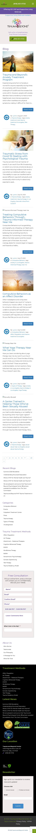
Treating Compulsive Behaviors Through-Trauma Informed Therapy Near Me (18, 218)
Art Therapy (6, 538)
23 (31, 458)
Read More (28, 109)
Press (5, 515)
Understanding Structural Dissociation (14, 475)
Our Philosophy (8, 652)
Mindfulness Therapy (9, 550)
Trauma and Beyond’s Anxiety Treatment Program (15, 77)
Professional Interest (24, 790)
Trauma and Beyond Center (12, 746)
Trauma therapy (16, 118)
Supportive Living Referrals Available (18, 15)
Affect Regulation (15, 334)
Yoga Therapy (23, 390)
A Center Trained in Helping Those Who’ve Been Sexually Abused (15, 404)
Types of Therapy (17, 386)
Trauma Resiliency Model (11, 566)
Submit (18, 806)
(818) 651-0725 (19, 4)
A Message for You (9, 655)
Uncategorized (8, 524)
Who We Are (7, 646)
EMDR (5, 547)
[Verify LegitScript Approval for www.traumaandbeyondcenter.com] (8, 734)
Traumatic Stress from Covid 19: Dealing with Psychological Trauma (15, 156)
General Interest (10, 790)
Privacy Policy (21, 821)
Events (5, 509)
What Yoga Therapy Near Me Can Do (17, 349)
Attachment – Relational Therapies (13, 541)
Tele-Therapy (7, 563)
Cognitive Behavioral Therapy (12, 544)
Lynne (15, 116)
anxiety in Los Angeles (17, 262)
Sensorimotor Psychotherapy (12, 556)
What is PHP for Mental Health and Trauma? (17, 478)
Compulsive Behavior (18, 260)
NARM (5, 553)
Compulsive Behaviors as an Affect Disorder (17, 295)
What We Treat (8, 658)
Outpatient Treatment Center (12, 512)
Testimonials (7, 649)
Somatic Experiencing (10, 559)
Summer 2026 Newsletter (11, 471)
